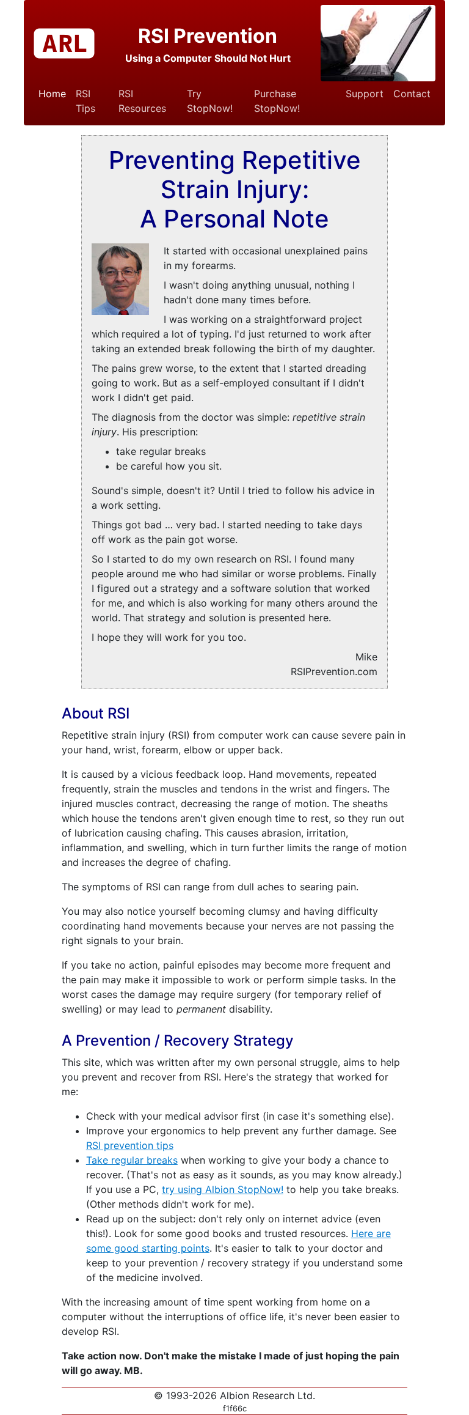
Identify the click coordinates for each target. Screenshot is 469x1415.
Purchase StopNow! (277, 100)
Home (52, 93)
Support (365, 93)
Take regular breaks (132, 1160)
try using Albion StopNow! (222, 1189)
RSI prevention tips (129, 1145)
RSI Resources (142, 100)
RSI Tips (85, 100)
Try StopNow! (210, 100)
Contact (412, 93)
